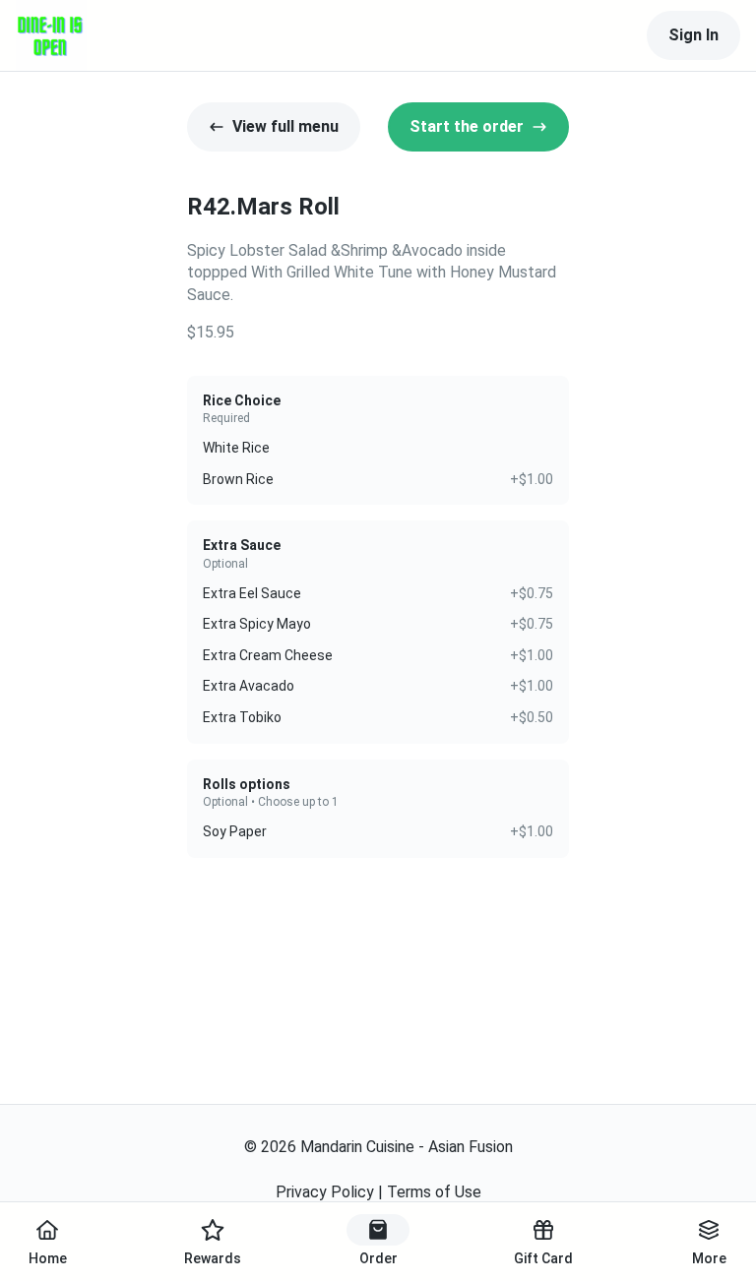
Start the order (467, 126)
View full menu (285, 126)
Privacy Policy (325, 1192)
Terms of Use (434, 1192)
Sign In (693, 35)
